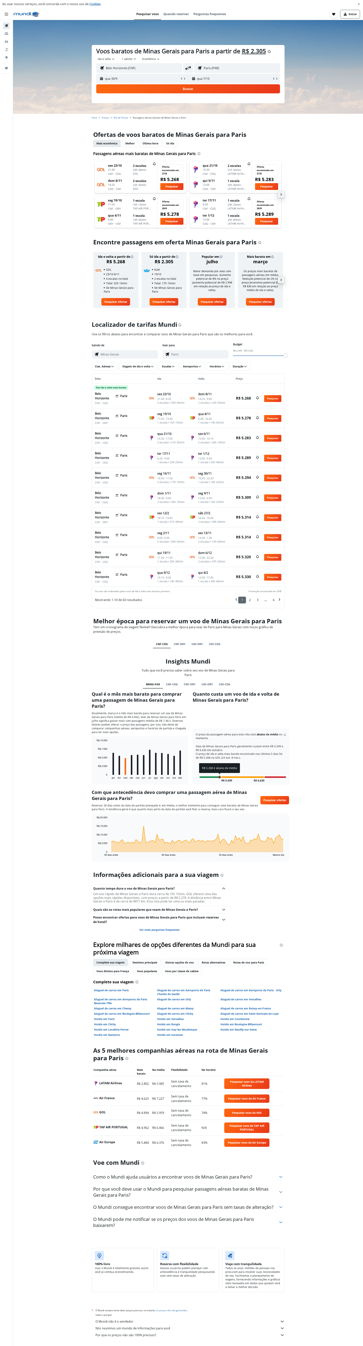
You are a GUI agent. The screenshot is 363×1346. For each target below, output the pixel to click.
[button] (359, 4)
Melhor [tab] (130, 143)
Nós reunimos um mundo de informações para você (132, 1328)
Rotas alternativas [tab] (213, 962)
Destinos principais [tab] (145, 962)
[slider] (285, 355)
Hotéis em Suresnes (170, 1035)
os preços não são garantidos (171, 1310)
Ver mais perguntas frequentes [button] (159, 930)
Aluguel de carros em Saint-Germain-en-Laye (249, 1013)
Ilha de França (120, 117)
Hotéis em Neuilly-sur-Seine (238, 1029)
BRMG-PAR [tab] (153, 684)
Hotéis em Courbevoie (235, 1019)
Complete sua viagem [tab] (110, 962)
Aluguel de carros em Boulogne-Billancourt (122, 1013)
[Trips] (6, 68)
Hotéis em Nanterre (107, 1035)
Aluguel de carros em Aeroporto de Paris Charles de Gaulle (183, 992)
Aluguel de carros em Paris (111, 990)
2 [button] (250, 600)
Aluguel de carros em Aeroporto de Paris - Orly (251, 990)
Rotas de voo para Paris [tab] (248, 962)
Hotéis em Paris (104, 1019)
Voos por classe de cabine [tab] (182, 971)
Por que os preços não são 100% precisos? (125, 1335)
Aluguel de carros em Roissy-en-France (245, 1008)
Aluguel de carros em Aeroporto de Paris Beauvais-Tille (120, 1001)
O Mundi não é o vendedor (114, 1321)
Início (94, 117)
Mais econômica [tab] (106, 143)
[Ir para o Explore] (6, 57)
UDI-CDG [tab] (214, 644)
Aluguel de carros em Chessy (112, 1008)
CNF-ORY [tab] (179, 644)
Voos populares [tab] (147, 971)
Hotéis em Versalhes (170, 1019)
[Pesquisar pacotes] (6, 49)
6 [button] (274, 600)
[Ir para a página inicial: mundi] (27, 14)
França (105, 117)
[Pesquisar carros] (6, 41)
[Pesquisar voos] (6, 25)
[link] (115, 302)
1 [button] (242, 600)
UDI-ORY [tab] (197, 644)
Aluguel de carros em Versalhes (240, 999)
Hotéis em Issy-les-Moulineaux (177, 1029)
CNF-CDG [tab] (162, 644)
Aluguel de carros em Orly (174, 999)
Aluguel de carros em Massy (175, 1008)
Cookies (95, 4)
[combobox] (106, 59)
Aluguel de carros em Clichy (175, 1013)
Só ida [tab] (170, 143)
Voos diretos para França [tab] (112, 971)
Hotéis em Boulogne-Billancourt (241, 1024)
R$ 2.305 (254, 51)
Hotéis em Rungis (168, 1024)
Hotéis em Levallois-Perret (111, 1029)
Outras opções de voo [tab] (179, 962)
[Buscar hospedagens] (6, 33)
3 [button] (257, 600)
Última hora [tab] (150, 143)
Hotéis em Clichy (105, 1024)
